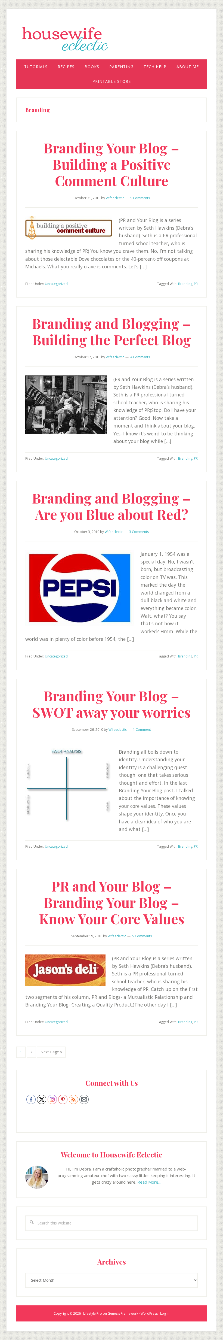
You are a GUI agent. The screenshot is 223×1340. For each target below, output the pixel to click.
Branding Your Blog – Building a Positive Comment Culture (111, 164)
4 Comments (140, 357)
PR (196, 283)
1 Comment (142, 729)
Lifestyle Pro (92, 1313)
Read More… (149, 1182)
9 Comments (140, 198)
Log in (164, 1313)
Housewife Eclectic (111, 39)
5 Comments (142, 936)
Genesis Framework (123, 1313)
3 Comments (139, 531)
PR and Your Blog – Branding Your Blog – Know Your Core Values (111, 902)
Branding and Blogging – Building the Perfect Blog (111, 331)
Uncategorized (56, 283)
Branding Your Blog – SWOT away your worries (111, 704)
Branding (185, 283)
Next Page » (51, 1053)
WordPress (149, 1313)
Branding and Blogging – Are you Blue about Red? (111, 506)
